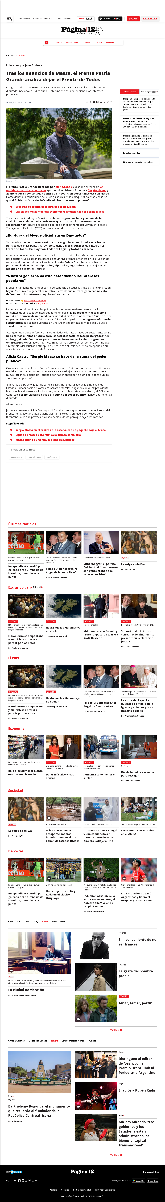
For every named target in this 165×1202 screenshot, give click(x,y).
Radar (45, 921)
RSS (157, 1172)
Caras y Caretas (16, 1040)
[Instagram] (23, 1180)
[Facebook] (19, 1180)
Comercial (148, 1172)
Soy (36, 921)
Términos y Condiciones (105, 1190)
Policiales (110, 42)
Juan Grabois (64, 187)
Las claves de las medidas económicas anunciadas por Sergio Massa (60, 211)
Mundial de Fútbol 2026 (42, 18)
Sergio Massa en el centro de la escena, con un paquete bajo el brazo (60, 430)
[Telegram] (36, 1181)
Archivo (53, 1190)
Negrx (54, 1040)
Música (59, 42)
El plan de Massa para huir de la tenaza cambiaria (48, 435)
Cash (10, 921)
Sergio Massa (97, 190)
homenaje (98, 42)
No (18, 921)
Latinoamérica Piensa (73, 1040)
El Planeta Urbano (38, 1040)
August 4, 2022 (44, 303)
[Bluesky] (29, 1180)
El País (58, 18)
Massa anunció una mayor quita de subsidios (45, 439)
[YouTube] (33, 1181)
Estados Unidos (72, 42)
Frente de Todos (34, 457)
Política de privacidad (82, 1190)
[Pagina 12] (82, 31)
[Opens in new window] (138, 1181)
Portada (10, 55)
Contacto (65, 1190)
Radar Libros (58, 921)
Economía (68, 18)
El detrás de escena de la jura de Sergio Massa (45, 206)
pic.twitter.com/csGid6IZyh (35, 300)
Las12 (27, 921)
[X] (26, 1180)
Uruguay (86, 42)
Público (92, 1040)
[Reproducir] (101, 19)
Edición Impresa (23, 18)
